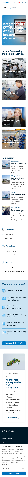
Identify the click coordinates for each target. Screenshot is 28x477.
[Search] (24, 7)
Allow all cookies (14, 473)
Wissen (3, 442)
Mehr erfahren (12, 418)
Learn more (5, 464)
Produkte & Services (7, 438)
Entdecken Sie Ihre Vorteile (14, 343)
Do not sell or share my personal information (13, 469)
